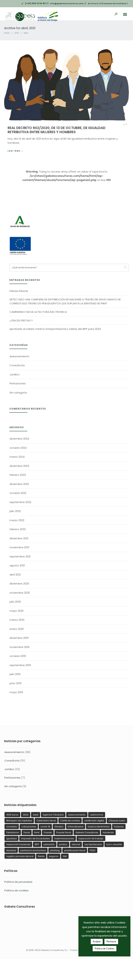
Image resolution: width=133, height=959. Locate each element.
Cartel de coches (70, 820)
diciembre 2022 (19, 484)
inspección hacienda (18, 844)
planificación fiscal (74, 850)
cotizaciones (28, 826)
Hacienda (108, 832)
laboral (76, 844)
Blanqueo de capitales (19, 820)
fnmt (36, 832)
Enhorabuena (75, 826)
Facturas (119, 826)
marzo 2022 (17, 520)
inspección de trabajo (90, 838)
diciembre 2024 (19, 438)
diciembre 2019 (19, 638)
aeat (35, 814)
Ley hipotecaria (93, 844)
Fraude (48, 832)
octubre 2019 (18, 656)
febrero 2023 (18, 475)
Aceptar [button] (97, 941)
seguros (53, 856)
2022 (25, 814)
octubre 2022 (18, 493)
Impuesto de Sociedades (35, 838)
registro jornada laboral (19, 856)
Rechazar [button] (111, 941)
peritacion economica (33, 850)
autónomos (96, 814)
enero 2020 (17, 629)
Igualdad (11, 838)
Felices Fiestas (19, 291)
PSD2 (92, 850)
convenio (11, 826)
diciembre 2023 (19, 466)
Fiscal (27, 832)
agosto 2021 (17, 565)
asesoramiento (77, 814)
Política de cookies (16, 890)
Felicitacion (12, 832)
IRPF (37, 844)
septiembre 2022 (20, 502)
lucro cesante (114, 844)
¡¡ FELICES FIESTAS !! (21, 320)
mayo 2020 (17, 611)
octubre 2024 (18, 448)
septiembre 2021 (20, 556)
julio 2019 (15, 674)
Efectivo (59, 826)
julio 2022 (15, 511)
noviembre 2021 (19, 547)
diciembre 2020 (19, 583)
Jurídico (15, 374)
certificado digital (94, 820)
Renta (41, 856)
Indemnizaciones (64, 838)
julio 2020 (15, 601)
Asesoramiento (19, 356)
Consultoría (17, 365)
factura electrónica (98, 826)
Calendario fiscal (46, 820)
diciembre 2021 (19, 538)
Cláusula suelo (117, 820)
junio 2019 (15, 683)
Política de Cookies (104, 948)
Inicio (7, 32)
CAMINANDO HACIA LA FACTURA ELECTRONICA (38, 312)
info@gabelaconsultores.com (66, 3)
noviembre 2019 (19, 647)
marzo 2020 (17, 620)
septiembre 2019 (20, 665)
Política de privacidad (18, 882)
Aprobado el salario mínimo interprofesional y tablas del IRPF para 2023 (55, 329)
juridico (63, 844)
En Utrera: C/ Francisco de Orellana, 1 (108, 3)
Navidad (11, 850)
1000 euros (12, 814)
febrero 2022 (18, 529)
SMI (65, 856)
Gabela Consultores (87, 832)
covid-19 (45, 826)
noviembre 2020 (20, 592)
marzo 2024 (17, 457)
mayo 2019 (16, 692)
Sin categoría (18, 392)
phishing (55, 850)
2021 (16, 32)
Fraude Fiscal (63, 832)
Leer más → (15, 150)
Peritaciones (18, 383)
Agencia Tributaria (53, 814)
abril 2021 (15, 574)
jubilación (49, 844)
